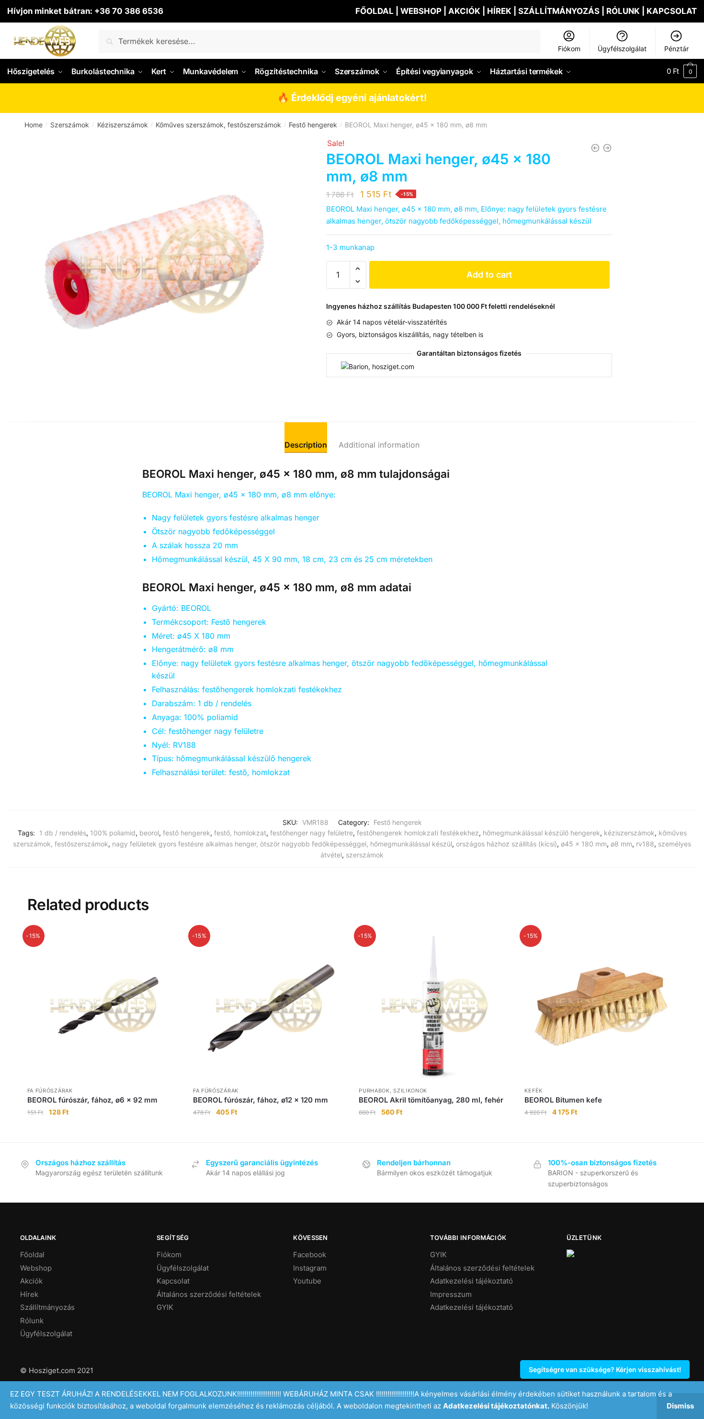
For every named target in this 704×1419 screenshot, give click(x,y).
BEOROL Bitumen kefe (563, 1099)
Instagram (310, 1268)
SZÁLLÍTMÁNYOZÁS (560, 11)
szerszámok (365, 855)
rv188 (645, 844)
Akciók (31, 1280)
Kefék (533, 1090)
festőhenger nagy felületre (311, 833)
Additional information (379, 445)
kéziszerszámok (629, 833)
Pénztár (676, 49)
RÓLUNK (623, 11)
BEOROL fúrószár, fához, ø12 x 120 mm (260, 1099)
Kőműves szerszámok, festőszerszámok (218, 125)
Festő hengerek (313, 125)
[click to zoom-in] (157, 267)
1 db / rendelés (62, 833)
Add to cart (489, 275)
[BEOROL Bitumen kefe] (600, 1005)
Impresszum (451, 1294)
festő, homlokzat (240, 833)
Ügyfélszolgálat (622, 49)
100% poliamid (113, 833)
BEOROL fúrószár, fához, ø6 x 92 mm (92, 1099)
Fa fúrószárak (50, 1090)
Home (33, 125)
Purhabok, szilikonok (393, 1090)
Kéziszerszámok (122, 125)
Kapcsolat (173, 1280)
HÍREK (499, 11)
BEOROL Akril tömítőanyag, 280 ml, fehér (431, 1099)
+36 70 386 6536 (128, 11)
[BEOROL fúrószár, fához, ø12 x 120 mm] (268, 1005)
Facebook (309, 1254)
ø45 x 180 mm (584, 844)
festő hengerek (186, 833)
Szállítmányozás (47, 1307)
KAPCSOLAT (672, 11)
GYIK (165, 1307)
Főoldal (32, 1254)
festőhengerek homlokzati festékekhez (418, 833)
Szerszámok (69, 125)
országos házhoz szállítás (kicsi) (506, 844)
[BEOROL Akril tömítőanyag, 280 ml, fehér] (434, 1005)
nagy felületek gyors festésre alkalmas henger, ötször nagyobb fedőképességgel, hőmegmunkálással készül (282, 844)
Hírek (29, 1294)
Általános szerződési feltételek (209, 1294)
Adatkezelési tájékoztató (471, 1280)
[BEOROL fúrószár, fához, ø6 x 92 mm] (103, 1005)
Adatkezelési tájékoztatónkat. (496, 1405)
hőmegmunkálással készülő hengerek (541, 833)
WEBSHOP (421, 11)
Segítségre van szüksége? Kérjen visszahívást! (605, 1369)
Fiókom (569, 49)
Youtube (307, 1280)
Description (305, 445)
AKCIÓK (464, 11)
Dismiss (680, 1405)
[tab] (305, 437)
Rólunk (32, 1320)
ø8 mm (621, 844)
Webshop (36, 1268)
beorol (149, 833)
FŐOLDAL (374, 11)
